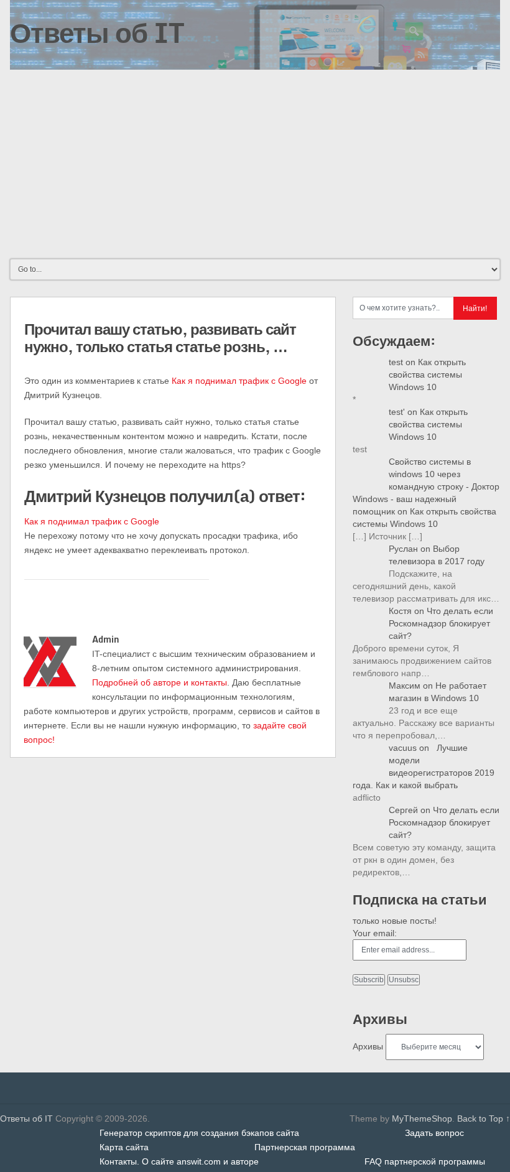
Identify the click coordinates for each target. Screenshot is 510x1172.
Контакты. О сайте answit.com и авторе (179, 1161)
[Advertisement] (255, 163)
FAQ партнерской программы (424, 1161)
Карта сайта (124, 1147)
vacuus (403, 748)
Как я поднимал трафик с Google (239, 381)
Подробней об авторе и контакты (159, 682)
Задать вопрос (434, 1133)
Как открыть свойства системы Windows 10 (427, 374)
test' (397, 412)
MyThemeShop (422, 1118)
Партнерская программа (304, 1147)
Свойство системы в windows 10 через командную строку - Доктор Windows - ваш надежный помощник (426, 486)
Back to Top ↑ (483, 1118)
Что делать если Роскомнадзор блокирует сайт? (441, 623)
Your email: (375, 933)
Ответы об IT (97, 32)
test (396, 362)
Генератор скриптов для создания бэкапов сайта (199, 1133)
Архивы (368, 1046)
